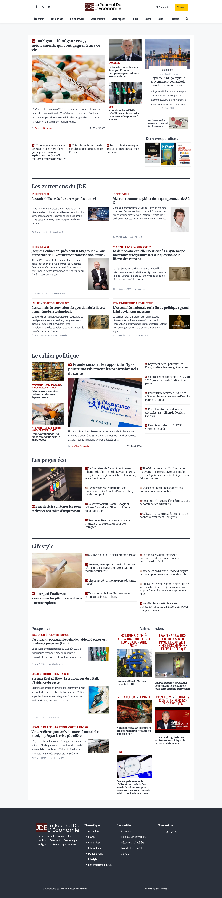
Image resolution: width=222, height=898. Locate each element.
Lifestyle (174, 18)
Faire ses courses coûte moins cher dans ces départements (45, 394)
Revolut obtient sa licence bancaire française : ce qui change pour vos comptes (107, 524)
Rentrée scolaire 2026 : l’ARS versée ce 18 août (164, 427)
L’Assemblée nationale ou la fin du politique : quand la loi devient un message (151, 309)
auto (55, 727)
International (83, 727)
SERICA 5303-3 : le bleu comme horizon (112, 555)
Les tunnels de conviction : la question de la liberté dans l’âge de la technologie (68, 309)
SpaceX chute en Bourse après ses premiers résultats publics (161, 489)
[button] (186, 18)
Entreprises (57, 18)
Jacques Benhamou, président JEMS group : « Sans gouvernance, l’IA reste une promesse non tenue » (69, 253)
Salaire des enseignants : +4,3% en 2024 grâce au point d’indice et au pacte (167, 380)
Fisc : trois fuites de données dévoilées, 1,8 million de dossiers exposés (165, 413)
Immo (135, 18)
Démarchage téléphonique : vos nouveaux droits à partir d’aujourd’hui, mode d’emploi (109, 491)
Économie (39, 18)
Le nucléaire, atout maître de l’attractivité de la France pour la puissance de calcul (159, 558)
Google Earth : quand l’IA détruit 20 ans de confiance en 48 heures (165, 502)
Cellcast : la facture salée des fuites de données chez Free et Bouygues (164, 515)
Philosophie (118, 246)
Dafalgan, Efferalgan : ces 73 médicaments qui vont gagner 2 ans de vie (66, 45)
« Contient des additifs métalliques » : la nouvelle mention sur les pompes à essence (124, 115)
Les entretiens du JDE (40, 194)
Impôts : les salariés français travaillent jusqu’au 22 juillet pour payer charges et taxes (164, 607)
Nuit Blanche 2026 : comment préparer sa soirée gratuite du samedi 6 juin (134, 730)
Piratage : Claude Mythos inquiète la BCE (131, 682)
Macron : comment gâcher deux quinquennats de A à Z (151, 201)
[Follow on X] (42, 6)
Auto (160, 18)
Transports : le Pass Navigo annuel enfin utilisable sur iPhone (107, 595)
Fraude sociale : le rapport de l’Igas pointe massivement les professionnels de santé (103, 369)
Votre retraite (98, 18)
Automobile (54, 634)
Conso (148, 18)
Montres (65, 674)
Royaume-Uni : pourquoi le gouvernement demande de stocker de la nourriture (167, 81)
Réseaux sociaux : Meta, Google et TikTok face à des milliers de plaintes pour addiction (107, 507)
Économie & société (67, 727)
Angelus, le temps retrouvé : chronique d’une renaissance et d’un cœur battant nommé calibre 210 (110, 568)
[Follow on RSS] (49, 6)
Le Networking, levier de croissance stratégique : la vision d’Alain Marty (170, 740)
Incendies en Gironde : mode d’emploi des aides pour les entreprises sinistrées (164, 572)
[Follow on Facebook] (36, 6)
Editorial (128, 246)
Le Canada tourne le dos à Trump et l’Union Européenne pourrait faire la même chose (124, 72)
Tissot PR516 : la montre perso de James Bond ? (110, 582)
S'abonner (181, 7)
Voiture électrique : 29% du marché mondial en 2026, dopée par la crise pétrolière (66, 734)
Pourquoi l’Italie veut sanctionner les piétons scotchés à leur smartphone (57, 598)
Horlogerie (47, 674)
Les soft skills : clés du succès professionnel (64, 199)
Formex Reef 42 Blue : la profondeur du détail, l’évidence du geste (65, 680)
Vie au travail (77, 18)
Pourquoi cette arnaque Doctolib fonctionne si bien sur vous (123, 149)
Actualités (36, 303)
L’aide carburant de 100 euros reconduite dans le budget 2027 (46, 436)
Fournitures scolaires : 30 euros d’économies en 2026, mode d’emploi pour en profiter (167, 396)
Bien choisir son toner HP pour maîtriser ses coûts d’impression (56, 509)
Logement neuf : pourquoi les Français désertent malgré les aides (166, 365)
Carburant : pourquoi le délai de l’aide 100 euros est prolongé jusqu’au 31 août (69, 641)
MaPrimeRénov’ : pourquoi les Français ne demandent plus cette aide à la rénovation (172, 685)
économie (64, 634)
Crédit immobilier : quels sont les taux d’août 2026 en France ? (86, 149)
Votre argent (118, 18)
